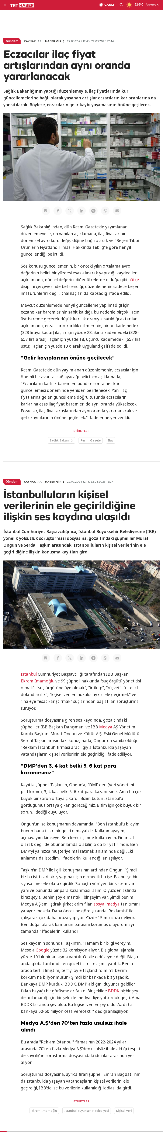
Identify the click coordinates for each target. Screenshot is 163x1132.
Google (42, 950)
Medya (105, 727)
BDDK (113, 991)
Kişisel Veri (124, 1111)
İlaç (110, 440)
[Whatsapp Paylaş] (105, 210)
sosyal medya (107, 904)
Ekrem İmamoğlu (37, 681)
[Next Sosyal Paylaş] (46, 210)
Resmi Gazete (90, 440)
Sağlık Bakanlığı (61, 440)
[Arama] (121, 5)
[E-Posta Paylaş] (117, 210)
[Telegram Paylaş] (93, 210)
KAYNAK (30, 41)
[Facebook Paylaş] (57, 210)
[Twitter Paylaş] (69, 210)
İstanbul (29, 674)
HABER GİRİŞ (55, 41)
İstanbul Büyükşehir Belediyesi (86, 1111)
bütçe (133, 279)
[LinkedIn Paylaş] (81, 210)
